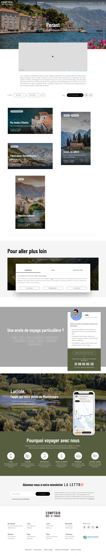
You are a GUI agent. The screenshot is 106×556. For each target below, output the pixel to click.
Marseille (68, 523)
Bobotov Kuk (41, 340)
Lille (28, 523)
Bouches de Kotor (38, 337)
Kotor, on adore (71, 151)
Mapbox (70, 70)
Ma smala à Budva (19, 122)
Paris (48, 534)
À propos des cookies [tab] (78, 270)
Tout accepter (76, 288)
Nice (28, 534)
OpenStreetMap (76, 70)
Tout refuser (29, 288)
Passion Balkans (26, 215)
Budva (21, 337)
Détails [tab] (53, 270)
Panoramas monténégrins (23, 155)
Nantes (10, 534)
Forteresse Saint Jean (20, 340)
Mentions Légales (48, 549)
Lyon (48, 523)
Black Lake (31, 340)
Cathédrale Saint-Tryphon (52, 337)
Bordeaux (11, 523)
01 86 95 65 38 (84, 364)
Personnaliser (52, 288)
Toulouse (68, 534)
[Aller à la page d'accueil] (7, 3)
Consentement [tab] (28, 270)
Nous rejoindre (37, 549)
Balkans (15, 337)
